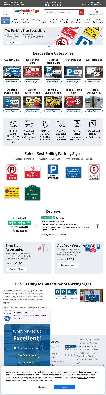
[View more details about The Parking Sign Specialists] (53, 36)
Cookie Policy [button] (83, 378)
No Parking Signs (32, 61)
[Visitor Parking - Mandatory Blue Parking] (53, 172)
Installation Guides (54, 360)
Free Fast (29, 132)
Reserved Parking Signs (53, 61)
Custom (76, 132)
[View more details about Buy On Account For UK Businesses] (61, 124)
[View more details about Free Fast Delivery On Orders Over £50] (29, 124)
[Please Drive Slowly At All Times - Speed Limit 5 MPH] (94, 172)
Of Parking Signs (93, 137)
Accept (64, 387)
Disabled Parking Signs (11, 91)
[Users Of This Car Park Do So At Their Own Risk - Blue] (73, 172)
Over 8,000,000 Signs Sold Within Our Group (14, 3)
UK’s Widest (93, 132)
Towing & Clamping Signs (52, 91)
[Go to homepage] (26, 12)
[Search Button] (81, 12)
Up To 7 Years (13, 133)
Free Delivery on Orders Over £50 (53, 3)
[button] (55, 341)
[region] (12, 72)
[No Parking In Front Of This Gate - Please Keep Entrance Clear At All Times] (12, 193)
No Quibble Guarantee (45, 138)
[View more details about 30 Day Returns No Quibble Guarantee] (45, 124)
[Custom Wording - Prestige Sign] (32, 193)
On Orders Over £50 (29, 138)
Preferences (41, 387)
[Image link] (13, 124)
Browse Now (16, 269)
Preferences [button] (49, 381)
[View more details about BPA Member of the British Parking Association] (66, 294)
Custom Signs (12, 59)
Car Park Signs (94, 59)
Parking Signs (73, 59)
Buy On (61, 132)
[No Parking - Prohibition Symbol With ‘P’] (12, 172)
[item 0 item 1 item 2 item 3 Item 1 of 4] (53, 36)
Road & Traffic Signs (73, 91)
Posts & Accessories (94, 91)
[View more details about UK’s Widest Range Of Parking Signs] (92, 124)
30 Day (45, 132)
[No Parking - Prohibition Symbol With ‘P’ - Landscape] (32, 172)
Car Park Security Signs (32, 91)
